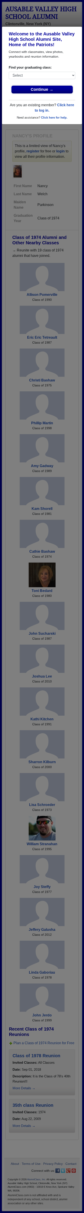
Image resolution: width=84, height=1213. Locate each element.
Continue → (42, 89)
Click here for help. (54, 117)
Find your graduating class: (30, 67)
